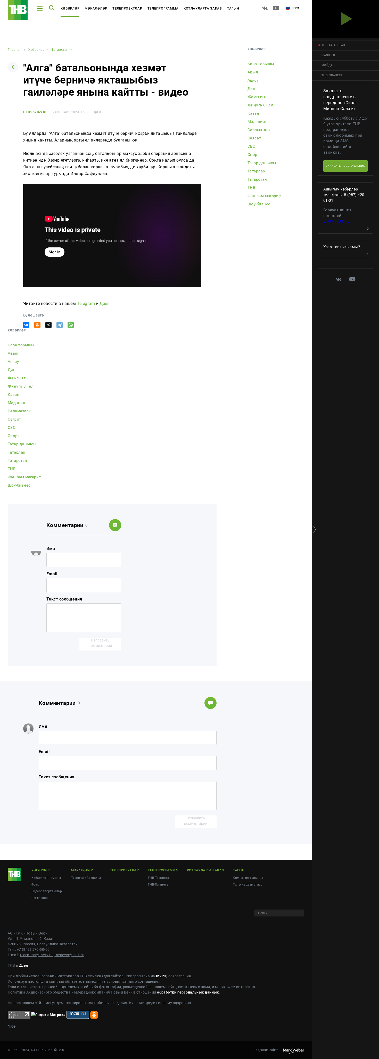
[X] (48, 325)
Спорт (13, 435)
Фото (35, 884)
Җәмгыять (18, 378)
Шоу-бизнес (19, 485)
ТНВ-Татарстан (159, 878)
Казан (13, 394)
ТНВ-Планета (158, 884)
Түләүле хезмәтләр (247, 884)
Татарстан (17, 460)
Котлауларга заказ (203, 8)
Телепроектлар (127, 8)
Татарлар (16, 452)
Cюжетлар (39, 898)
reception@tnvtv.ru (36, 955)
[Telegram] (59, 325)
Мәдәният (17, 403)
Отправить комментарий (100, 643)
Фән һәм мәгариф (25, 477)
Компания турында (248, 878)
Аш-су (13, 361)
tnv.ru (161, 976)
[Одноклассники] (37, 325)
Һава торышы (21, 345)
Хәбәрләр (70, 8)
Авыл (13, 353)
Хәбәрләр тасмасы (46, 878)
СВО (11, 427)
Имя (50, 548)
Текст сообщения (64, 599)
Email (51, 573)
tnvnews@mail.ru (69, 955)
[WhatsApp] (71, 325)
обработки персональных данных (188, 992)
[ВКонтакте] (26, 325)
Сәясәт (14, 419)
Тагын (233, 8)
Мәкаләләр (96, 8)
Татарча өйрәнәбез (86, 878)
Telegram (86, 303)
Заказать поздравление (345, 165)
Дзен (105, 303)
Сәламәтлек (19, 411)
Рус (295, 8)
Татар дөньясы (22, 444)
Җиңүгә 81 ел (21, 386)
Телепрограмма (163, 8)
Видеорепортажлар (46, 891)
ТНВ (11, 468)
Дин (11, 370)
